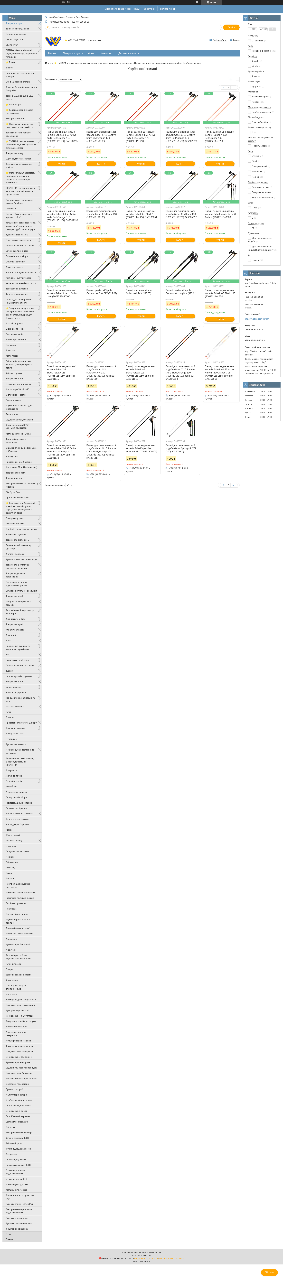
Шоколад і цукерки (15, 728)
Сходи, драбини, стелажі (18, 81)
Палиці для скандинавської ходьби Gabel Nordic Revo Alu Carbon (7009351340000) (221, 214)
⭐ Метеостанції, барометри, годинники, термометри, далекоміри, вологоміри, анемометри (20, 177)
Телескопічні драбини (17, 288)
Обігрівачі (11, 208)
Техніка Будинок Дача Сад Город (19, 97)
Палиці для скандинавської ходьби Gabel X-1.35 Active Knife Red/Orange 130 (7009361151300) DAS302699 (181, 136)
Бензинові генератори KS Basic (21, 1078)
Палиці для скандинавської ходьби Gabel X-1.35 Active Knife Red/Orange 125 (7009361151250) (140, 136)
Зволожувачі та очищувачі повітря (19, 166)
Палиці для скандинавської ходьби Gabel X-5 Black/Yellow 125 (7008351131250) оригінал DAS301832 (140, 372)
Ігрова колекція (13, 687)
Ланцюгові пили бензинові (19, 1073)
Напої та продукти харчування (21, 272)
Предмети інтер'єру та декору (21, 722)
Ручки (8, 711)
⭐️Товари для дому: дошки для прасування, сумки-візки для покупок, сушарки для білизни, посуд (20, 313)
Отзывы (9, 1239)
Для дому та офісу (15, 618)
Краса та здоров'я (15, 706)
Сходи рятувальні (14, 39)
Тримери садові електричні (19, 1046)
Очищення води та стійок (18, 383)
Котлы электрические (16, 1189)
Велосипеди (12, 414)
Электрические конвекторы (19, 1132)
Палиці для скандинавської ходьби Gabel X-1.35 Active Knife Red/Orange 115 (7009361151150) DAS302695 (62, 136)
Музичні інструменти (16, 534)
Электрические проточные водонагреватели (19, 1211)
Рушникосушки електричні (19, 1223)
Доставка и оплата (128, 53)
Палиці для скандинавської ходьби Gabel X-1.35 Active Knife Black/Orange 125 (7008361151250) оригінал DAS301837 (101, 451)
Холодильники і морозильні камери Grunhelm (19, 201)
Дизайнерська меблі (16, 339)
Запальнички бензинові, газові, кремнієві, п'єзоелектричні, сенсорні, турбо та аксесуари (21, 226)
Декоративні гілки (15, 733)
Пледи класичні (13, 400)
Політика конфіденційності (171, 1258)
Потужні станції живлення (18, 1105)
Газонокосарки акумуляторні (20, 1015)
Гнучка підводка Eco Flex (18, 1148)
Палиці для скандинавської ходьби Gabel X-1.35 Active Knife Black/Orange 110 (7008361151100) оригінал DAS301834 (180, 372)
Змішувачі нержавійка (17, 1228)
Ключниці (10, 867)
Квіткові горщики (14, 373)
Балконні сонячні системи (18, 974)
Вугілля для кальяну (16, 744)
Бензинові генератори (17, 914)
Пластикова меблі (14, 334)
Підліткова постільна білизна (20, 897)
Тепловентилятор (14, 478)
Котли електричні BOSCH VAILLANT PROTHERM (18, 427)
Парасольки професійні (17, 660)
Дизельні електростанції (18, 928)
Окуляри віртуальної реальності (22, 590)
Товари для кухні (14, 624)
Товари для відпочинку (17, 539)
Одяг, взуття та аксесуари (18, 158)
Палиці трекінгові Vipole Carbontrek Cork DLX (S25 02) (101, 292)
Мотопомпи (11, 994)
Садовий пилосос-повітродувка (21, 1067)
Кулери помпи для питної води (21, 559)
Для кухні (10, 350)
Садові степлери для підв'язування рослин (16, 584)
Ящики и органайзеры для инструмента (19, 407)
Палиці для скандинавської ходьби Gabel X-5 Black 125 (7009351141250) (220, 293)
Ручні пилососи (13, 963)
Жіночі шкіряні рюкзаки (17, 818)
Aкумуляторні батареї (17, 1094)
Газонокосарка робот (16, 1110)
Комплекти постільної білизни (20, 892)
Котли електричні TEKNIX (18, 433)
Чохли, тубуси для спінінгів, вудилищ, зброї (19, 216)
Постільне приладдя (16, 903)
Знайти (231, 27)
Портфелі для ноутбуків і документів (18, 885)
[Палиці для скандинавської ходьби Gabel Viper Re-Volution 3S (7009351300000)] (142, 421)
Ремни (9, 829)
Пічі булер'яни (13, 492)
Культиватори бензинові (18, 944)
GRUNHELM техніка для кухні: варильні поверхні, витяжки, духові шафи (20, 191)
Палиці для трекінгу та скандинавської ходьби (157, 63)
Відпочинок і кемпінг (16, 394)
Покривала (11, 908)
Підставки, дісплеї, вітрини (19, 802)
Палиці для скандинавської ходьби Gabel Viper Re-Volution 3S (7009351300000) (141, 448)
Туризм (9, 670)
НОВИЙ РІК (11, 786)
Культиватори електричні (18, 1062)
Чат (272, 1272)
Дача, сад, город (14, 267)
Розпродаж (11, 770)
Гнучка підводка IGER (16, 1179)
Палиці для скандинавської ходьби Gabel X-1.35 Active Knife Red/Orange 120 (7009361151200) (101, 136)
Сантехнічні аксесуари (17, 1121)
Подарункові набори (16, 797)
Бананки (10, 878)
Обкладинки (12, 862)
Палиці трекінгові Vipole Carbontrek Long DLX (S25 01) (181, 292)
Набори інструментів (16, 692)
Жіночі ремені (13, 835)
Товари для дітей (14, 596)
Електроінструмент (15, 518)
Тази (8, 654)
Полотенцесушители (16, 1159)
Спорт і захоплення (15, 261)
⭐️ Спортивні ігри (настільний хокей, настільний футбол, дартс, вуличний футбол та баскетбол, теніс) (20, 507)
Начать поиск (167, 8)
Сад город (11, 344)
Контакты (106, 53)
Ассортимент (12, 1154)
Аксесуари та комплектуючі (19, 933)
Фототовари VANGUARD (17, 389)
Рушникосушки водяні (17, 1217)
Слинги (9, 873)
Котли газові (12, 355)
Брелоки (10, 717)
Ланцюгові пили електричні (19, 1051)
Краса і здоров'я (14, 323)
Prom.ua (157, 1252)
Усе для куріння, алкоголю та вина (20, 699)
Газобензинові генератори (19, 1100)
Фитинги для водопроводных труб (21, 1197)
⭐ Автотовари (13, 104)
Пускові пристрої (14, 1089)
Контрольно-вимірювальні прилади (18, 603)
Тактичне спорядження (17, 28)
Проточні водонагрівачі (17, 497)
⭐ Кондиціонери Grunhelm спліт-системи (20, 111)
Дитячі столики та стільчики (19, 813)
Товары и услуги (14, 23)
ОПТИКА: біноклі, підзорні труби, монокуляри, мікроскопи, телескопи (21, 53)
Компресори (12, 980)
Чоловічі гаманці (14, 840)
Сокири (9, 969)
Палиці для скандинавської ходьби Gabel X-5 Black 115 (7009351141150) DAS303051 (141, 214)
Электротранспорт (15, 118)
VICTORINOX (12, 44)
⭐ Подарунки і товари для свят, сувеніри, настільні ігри (19, 125)
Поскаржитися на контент (146, 1258)
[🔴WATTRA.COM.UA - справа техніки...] (53, 40)
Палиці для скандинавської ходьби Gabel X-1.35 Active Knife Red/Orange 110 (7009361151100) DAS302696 (62, 215)
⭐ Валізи (10, 62)
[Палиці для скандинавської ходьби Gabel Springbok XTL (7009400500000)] (182, 421)
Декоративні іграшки (16, 791)
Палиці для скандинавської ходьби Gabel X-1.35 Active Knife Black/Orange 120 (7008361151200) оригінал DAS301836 (61, 451)
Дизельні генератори (16, 1026)
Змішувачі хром (14, 1143)
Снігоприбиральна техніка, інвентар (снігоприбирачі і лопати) (19, 364)
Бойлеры (10, 1127)
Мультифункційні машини (18, 1040)
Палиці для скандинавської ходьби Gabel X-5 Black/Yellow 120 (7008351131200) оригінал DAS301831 (101, 372)
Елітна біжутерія (14, 781)
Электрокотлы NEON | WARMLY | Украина (22, 485)
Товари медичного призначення (15, 575)
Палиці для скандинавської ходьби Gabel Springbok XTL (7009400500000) (181, 448)
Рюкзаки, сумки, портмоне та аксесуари (20, 751)
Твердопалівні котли (16, 472)
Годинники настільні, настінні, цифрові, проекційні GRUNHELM (20, 761)
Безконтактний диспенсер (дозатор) (18, 547)
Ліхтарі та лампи (14, 775)
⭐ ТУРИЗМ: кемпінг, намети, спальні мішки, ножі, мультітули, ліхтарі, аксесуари (21, 144)
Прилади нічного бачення (19, 461)
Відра (8, 640)
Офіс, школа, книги (15, 328)
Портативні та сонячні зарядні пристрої (21, 75)
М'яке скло (11, 846)
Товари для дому (14, 153)
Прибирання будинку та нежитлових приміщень (18, 647)
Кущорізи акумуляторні (17, 1010)
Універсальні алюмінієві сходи (21, 283)
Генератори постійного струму (21, 1021)
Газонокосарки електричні (19, 1056)
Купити (62, 163)
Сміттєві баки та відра (17, 256)
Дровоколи (11, 939)
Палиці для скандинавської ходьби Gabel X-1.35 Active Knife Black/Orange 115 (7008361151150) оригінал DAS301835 (220, 372)
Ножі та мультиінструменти (19, 676)
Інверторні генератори (17, 1083)
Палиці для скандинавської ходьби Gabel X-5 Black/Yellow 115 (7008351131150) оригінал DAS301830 (61, 372)
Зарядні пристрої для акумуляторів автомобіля (18, 957)
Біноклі (9, 67)
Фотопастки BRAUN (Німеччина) (21, 467)
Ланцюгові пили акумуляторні (20, 1004)
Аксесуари (11, 949)
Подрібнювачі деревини (18, 1116)
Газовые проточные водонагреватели (15, 1172)
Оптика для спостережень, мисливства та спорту (19, 301)
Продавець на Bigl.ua (141, 1255)
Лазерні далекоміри (16, 34)
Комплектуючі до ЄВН (17, 1184)
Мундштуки (11, 738)
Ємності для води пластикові (20, 245)
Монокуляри (12, 456)
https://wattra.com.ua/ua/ (257, 318)
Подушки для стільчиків (17, 851)
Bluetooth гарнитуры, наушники (21, 529)
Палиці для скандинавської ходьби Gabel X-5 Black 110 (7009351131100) (101, 214)
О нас (8, 1234)
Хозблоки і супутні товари (18, 277)
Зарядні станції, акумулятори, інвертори (20, 612)
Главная (52, 53)
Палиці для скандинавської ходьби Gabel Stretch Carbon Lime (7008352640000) (62, 293)
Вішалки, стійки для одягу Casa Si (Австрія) (21, 449)
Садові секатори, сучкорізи (19, 419)
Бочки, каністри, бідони (17, 250)
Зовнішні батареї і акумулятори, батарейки (22, 89)
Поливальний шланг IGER (18, 1164)
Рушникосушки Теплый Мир (20, 1203)
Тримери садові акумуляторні (21, 999)
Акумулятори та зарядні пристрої (18, 921)
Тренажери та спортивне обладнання (18, 134)
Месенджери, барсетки (17, 824)
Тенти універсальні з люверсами (16, 441)
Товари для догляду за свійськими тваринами (17, 566)
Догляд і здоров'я (15, 553)
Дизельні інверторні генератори (16, 1033)
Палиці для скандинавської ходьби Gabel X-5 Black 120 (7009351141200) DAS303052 (181, 214)
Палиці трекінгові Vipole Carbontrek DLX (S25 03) (139, 292)
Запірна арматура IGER (17, 1137)
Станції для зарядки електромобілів (16, 987)
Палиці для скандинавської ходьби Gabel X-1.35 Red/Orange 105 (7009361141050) (220, 136)
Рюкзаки (10, 856)
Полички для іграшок (16, 808)
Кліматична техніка (15, 523)
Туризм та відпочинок (17, 234)
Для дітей (11, 635)
